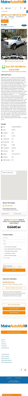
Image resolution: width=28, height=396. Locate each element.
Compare (7, 18)
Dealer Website (18, 213)
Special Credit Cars (5, 347)
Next (25, 42)
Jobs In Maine (4, 345)
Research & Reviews (5, 358)
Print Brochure (14, 312)
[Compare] (27, 11)
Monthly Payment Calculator (14, 288)
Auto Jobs (3, 341)
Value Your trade (14, 308)
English (9, 8)
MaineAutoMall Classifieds (6, 360)
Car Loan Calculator (5, 356)
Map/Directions (6, 213)
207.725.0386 (17, 66)
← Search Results (4, 11)
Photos (5, 21)
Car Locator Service (5, 354)
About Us (3, 339)
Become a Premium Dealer (14, 332)
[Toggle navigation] (2, 8)
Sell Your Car (3, 343)
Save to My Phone (7, 394)
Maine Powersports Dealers (6, 362)
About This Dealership (14, 304)
